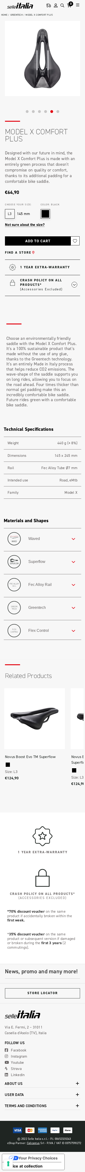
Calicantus (33, 1143)
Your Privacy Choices (38, 1158)
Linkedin (17, 1074)
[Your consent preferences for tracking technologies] (8, 1163)
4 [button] (45, 111)
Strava (16, 1068)
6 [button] (57, 111)
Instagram (18, 1056)
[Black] (8, 765)
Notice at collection (24, 1166)
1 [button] (27, 111)
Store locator (42, 993)
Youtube (17, 1062)
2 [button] (33, 111)
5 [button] (51, 111)
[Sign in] (56, 5)
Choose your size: (18, 204)
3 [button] (39, 111)
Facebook (18, 1050)
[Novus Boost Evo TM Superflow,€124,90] (34, 718)
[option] (42, 58)
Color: (50, 204)
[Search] (62, 5)
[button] (48, 284)
